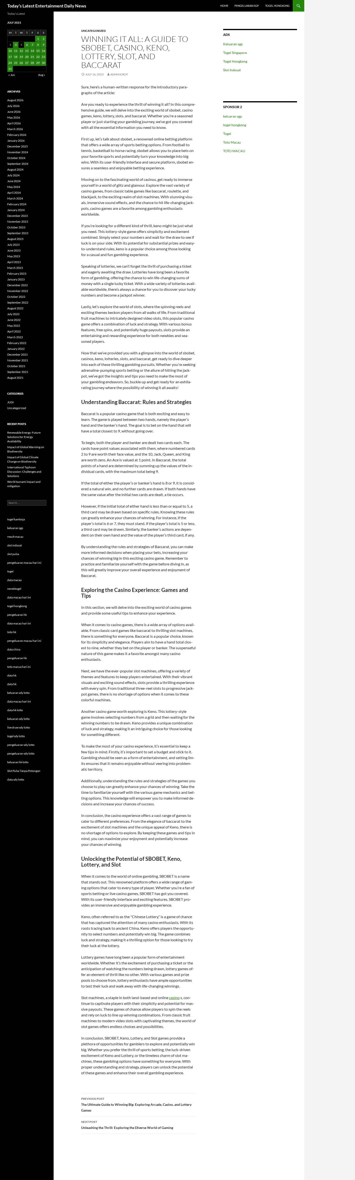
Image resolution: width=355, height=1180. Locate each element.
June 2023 (14, 250)
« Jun (11, 75)
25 (15, 63)
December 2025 (17, 146)
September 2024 (17, 164)
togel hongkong (234, 125)
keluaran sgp (232, 116)
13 (26, 51)
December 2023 (17, 216)
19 (21, 57)
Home (224, 5)
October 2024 (16, 158)
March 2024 (15, 198)
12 (21, 51)
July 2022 (13, 314)
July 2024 (13, 175)
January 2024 (16, 210)
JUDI (10, 402)
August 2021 (15, 377)
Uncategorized (93, 31)
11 (15, 51)
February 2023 (16, 273)
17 (10, 57)
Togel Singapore (235, 53)
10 (10, 51)
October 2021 (16, 366)
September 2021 (17, 372)
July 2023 (13, 244)
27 (26, 63)
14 (32, 51)
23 (43, 57)
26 (21, 63)
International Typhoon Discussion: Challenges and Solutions (24, 471)
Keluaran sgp (233, 44)
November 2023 (17, 221)
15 (38, 51)
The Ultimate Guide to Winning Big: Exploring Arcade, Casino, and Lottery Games (136, 1104)
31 (10, 69)
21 (32, 57)
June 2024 (14, 181)
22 (38, 57)
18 (15, 57)
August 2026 (15, 100)
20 (26, 57)
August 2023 (15, 239)
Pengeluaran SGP (246, 5)
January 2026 (16, 140)
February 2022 (16, 343)
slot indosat (14, 545)
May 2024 (13, 187)
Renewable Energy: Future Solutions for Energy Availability (24, 437)
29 (38, 63)
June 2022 (14, 320)
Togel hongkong (277, 5)
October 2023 (16, 227)
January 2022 (16, 349)
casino (174, 997)
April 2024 (14, 192)
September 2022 (17, 302)
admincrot (119, 74)
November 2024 (17, 152)
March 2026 (15, 129)
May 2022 (13, 325)
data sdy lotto (15, 779)
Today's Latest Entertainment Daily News (46, 5)
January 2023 (16, 279)
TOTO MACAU (234, 151)
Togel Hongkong (235, 61)
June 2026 (14, 111)
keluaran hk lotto (17, 762)
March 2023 (15, 268)
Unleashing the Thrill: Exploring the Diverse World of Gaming (127, 1125)
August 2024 (15, 169)
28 (32, 63)
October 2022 (16, 296)
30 (43, 63)
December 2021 (17, 354)
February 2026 (16, 135)
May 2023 (13, 256)
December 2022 (17, 285)
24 (10, 63)
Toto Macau (232, 142)
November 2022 (17, 291)
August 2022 (15, 308)
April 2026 (14, 123)
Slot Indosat (232, 70)
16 (43, 51)
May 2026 (13, 117)
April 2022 (14, 331)
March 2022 (15, 337)
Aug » (41, 75)
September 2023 (17, 233)
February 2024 (16, 204)
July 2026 (13, 106)
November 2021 (17, 360)
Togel (227, 134)
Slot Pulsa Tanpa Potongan (23, 771)
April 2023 (14, 262)
